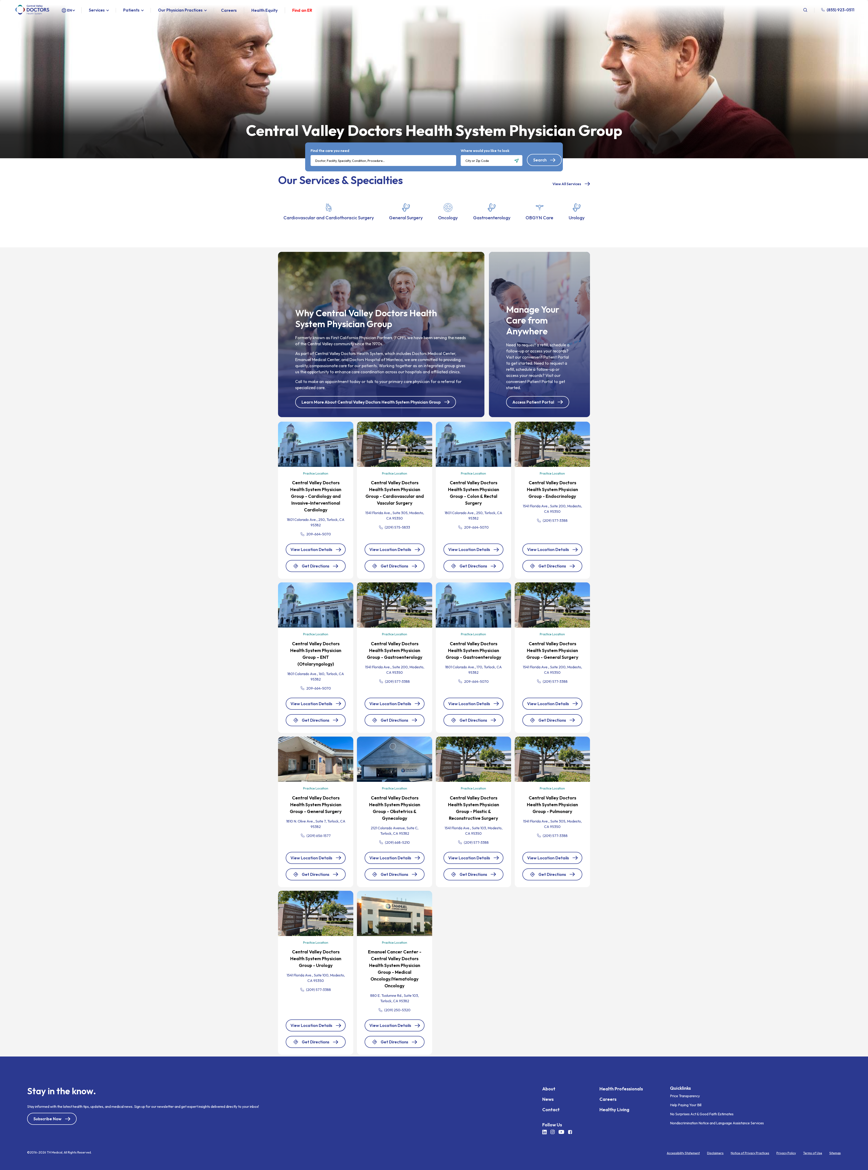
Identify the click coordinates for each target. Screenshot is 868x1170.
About (548, 1089)
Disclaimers (715, 1153)
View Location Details (311, 549)
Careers (229, 10)
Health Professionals (621, 1089)
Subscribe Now (47, 1118)
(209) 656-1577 (319, 835)
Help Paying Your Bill (685, 1105)
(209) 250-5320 (397, 1010)
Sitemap (835, 1153)
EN (69, 10)
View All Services (566, 184)
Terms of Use (812, 1153)
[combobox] (383, 160)
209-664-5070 (318, 534)
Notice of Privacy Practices (750, 1153)
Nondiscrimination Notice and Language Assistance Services (717, 1123)
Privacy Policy (786, 1153)
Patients (131, 10)
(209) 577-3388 (555, 520)
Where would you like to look (485, 150)
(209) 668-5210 (397, 842)
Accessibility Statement (683, 1153)
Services (97, 10)
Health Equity (264, 10)
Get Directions (315, 567)
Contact (551, 1109)
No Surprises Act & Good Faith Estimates (702, 1114)
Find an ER (302, 10)
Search (540, 160)
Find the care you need (330, 150)
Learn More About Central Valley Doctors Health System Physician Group (371, 402)
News (548, 1099)
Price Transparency (685, 1096)
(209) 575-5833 (397, 527)
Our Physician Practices (180, 10)
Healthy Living (614, 1109)
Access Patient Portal (533, 402)
